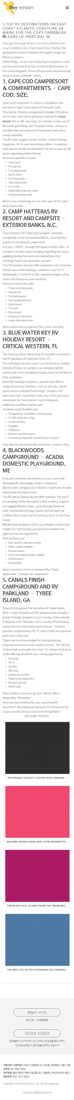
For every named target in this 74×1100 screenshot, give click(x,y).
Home (9, 44)
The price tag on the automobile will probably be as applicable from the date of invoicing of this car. (38, 970)
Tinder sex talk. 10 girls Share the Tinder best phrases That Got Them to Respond (38, 906)
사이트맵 (27, 1093)
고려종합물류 (42, 1020)
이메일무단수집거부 (42, 1093)
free (15, 44)
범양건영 (30, 1020)
